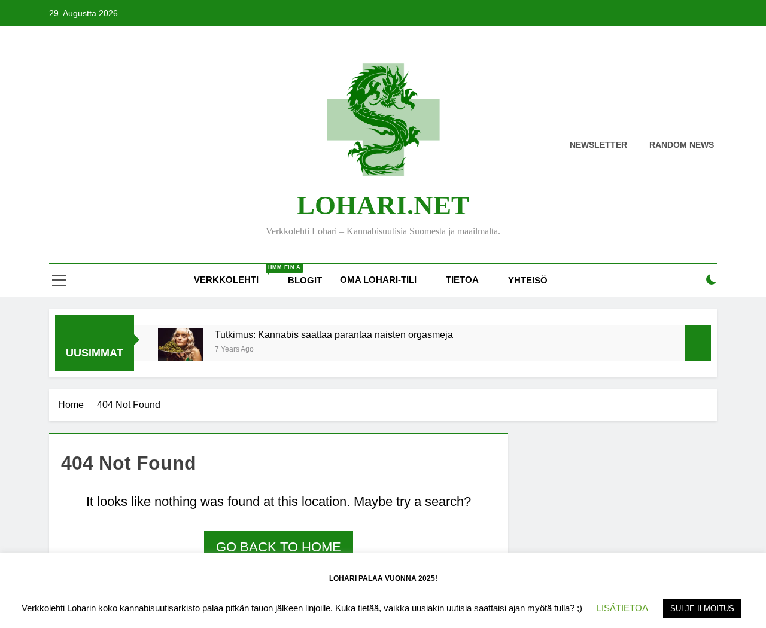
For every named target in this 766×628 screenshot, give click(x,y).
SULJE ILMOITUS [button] (702, 608)
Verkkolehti (236, 274)
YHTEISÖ (528, 280)
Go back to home (278, 546)
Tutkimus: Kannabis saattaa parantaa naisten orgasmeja (334, 334)
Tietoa (462, 280)
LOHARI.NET (383, 205)
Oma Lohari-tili (378, 280)
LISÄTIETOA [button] (622, 608)
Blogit (305, 280)
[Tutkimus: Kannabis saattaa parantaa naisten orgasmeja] (180, 350)
